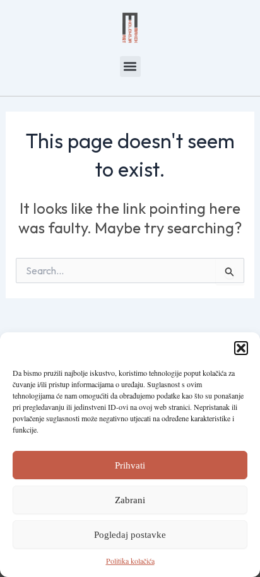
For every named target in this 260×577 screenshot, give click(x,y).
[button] (241, 348)
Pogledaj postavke (130, 535)
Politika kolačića (130, 561)
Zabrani (130, 500)
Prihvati (130, 465)
